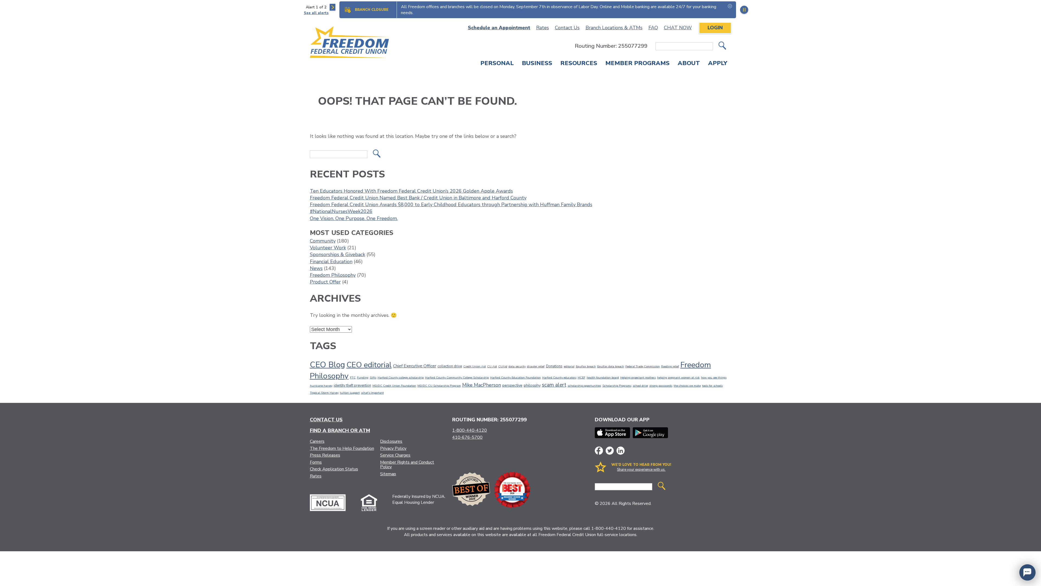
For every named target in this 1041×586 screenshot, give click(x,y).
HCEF (581, 377)
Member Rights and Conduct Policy (407, 464)
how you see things (714, 377)
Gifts (373, 377)
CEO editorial (369, 365)
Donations (554, 366)
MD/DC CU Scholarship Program (439, 386)
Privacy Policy (393, 448)
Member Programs (637, 63)
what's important (372, 393)
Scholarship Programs (616, 386)
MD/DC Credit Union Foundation (394, 386)
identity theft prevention (352, 385)
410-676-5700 (467, 437)
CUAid (502, 366)
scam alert (554, 384)
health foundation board (603, 377)
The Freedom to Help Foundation (342, 448)
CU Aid (492, 366)
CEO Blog (327, 364)
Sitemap (388, 474)
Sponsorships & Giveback (337, 254)
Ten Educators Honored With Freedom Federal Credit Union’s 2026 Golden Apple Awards (411, 191)
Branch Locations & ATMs (614, 27)
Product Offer (325, 282)
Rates (542, 27)
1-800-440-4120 (469, 430)
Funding (362, 377)
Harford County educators (559, 377)
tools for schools (712, 386)
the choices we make (687, 386)
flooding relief (670, 366)
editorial (569, 366)
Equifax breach (586, 366)
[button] (1027, 572)
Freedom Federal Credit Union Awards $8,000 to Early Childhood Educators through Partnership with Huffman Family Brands (451, 204)
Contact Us (567, 27)
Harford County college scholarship (401, 377)
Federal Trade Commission (642, 366)
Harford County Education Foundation (515, 377)
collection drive (450, 366)
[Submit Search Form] (722, 46)
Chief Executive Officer (414, 366)
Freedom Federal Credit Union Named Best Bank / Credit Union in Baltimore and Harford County (418, 198)
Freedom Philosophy (333, 275)
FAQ (653, 27)
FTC (353, 377)
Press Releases (325, 455)
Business (537, 63)
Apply (717, 63)
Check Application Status (334, 469)
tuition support (350, 393)
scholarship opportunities (584, 386)
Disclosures (391, 441)
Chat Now (678, 27)
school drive (640, 386)
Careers (317, 441)
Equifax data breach (610, 366)
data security (517, 366)
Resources (578, 63)
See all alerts (316, 13)
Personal (497, 63)
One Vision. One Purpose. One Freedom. (354, 218)
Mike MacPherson (481, 385)
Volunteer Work (328, 247)
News (316, 268)
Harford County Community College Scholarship (457, 377)
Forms (316, 462)
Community (323, 241)
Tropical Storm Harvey (324, 393)
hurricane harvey (321, 386)
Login (715, 27)
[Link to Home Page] (350, 43)
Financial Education (331, 261)
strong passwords (660, 386)
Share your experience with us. (641, 469)
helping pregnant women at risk (678, 377)
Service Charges (395, 455)
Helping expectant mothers (638, 377)
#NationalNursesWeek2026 (341, 211)
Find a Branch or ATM (340, 430)
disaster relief (536, 366)
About (689, 63)
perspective (512, 385)
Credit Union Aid (474, 366)
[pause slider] (744, 10)
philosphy (532, 385)
